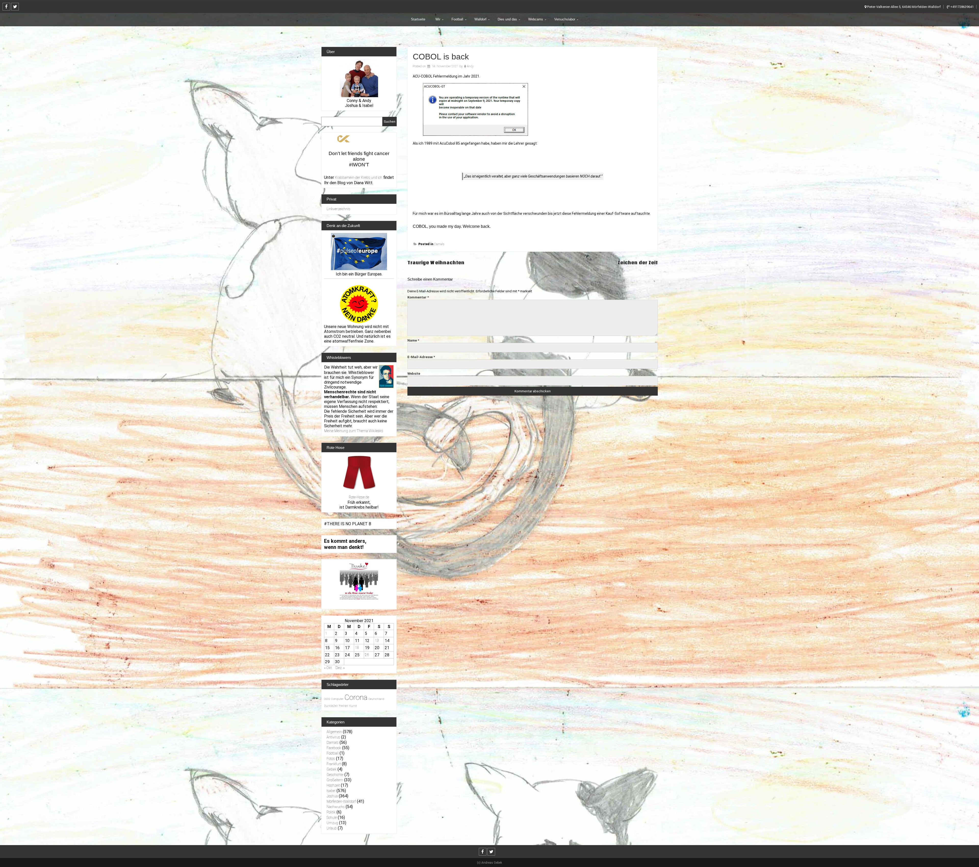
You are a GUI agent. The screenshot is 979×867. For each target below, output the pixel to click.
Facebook (334, 748)
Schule (332, 817)
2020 (327, 699)
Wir (437, 19)
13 (377, 640)
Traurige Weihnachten (436, 262)
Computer (337, 699)
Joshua (332, 796)
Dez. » (340, 668)
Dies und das (507, 19)
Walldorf (480, 19)
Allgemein (334, 732)
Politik (331, 812)
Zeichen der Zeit (638, 262)
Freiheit (343, 706)
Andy (470, 66)
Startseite (418, 19)
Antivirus (333, 737)
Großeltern (335, 780)
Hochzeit (333, 785)
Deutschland (376, 699)
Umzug (332, 823)
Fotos (331, 759)
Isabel (331, 791)
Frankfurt (334, 764)
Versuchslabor (564, 19)
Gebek (332, 769)
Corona (355, 697)
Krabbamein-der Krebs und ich (358, 177)
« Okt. (328, 668)
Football (457, 19)
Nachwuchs (336, 807)
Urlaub (332, 828)
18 (357, 648)
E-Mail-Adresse (421, 357)
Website (413, 373)
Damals (439, 244)
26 (367, 655)
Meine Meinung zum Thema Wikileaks (353, 431)
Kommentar (418, 297)
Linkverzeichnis (338, 209)
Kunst (353, 706)
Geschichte (335, 775)
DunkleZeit (331, 706)
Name (413, 340)
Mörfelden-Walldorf (341, 801)
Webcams (535, 19)
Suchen (389, 121)
